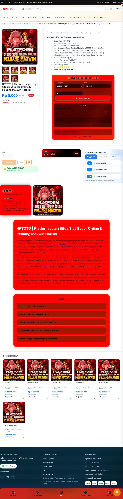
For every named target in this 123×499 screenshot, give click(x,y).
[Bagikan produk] (35, 85)
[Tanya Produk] (29, 162)
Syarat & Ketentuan (93, 459)
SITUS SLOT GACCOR (77, 17)
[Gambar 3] (23, 70)
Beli (21, 162)
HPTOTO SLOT (32, 17)
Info (76, 153)
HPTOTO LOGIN (18, 17)
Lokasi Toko (47, 466)
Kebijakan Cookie (92, 466)
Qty (3, 152)
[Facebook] (2, 477)
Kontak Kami (48, 463)
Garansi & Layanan (93, 478)
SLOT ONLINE (60, 17)
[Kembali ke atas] (117, 486)
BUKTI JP (86, 495)
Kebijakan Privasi (92, 463)
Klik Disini (71, 69)
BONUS (13, 495)
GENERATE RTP (83, 98)
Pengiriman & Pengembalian (97, 470)
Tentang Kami (48, 459)
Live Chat (110, 495)
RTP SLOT (115, 157)
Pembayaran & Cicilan (94, 474)
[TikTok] (13, 477)
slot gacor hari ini (94, 283)
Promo (107, 2)
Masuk (120, 2)
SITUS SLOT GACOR (50, 24)
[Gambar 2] (14, 70)
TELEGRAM (37, 495)
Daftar (114, 2)
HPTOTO (100, 2)
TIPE (85, 82)
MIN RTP (58, 90)
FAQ (44, 470)
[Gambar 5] (6, 79)
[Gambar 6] (14, 79)
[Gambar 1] (6, 70)
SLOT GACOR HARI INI (97, 17)
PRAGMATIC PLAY (91, 157)
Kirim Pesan (10, 466)
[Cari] (23, 9)
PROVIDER (59, 82)
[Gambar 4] (32, 70)
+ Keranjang (9, 162)
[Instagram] (8, 477)
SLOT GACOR (46, 17)
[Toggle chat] (117, 492)
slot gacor (45, 266)
